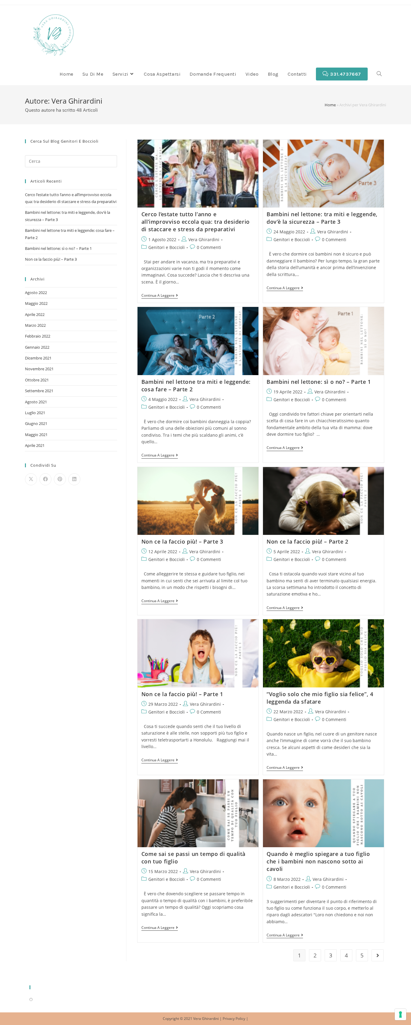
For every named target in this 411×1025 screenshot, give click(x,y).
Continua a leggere (159, 295)
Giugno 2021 (36, 423)
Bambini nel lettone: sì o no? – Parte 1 (319, 381)
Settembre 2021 (39, 390)
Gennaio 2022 (37, 347)
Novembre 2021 (39, 368)
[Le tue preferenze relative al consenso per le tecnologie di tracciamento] (400, 1014)
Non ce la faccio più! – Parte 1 (182, 694)
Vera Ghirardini (203, 239)
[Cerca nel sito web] (71, 160)
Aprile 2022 (35, 314)
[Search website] (379, 74)
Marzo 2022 (35, 325)
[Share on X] (31, 479)
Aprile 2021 (35, 445)
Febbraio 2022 (37, 336)
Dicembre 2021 (38, 358)
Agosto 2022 (36, 292)
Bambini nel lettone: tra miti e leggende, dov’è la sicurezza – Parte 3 (322, 218)
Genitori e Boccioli (166, 247)
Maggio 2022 (36, 303)
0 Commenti (209, 247)
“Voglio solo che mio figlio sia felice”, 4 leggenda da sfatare (320, 697)
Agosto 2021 (36, 402)
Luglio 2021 (35, 412)
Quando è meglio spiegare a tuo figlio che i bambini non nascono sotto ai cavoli (318, 861)
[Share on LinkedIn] (74, 479)
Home (330, 105)
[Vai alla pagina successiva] (378, 955)
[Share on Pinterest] (60, 479)
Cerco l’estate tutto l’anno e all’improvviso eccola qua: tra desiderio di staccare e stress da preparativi (195, 222)
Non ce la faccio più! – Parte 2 (307, 541)
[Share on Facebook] (45, 479)
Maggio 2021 (36, 434)
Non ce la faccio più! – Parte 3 (182, 541)
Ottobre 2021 (37, 380)
